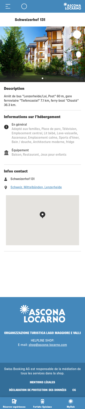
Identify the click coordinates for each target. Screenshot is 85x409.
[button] (42, 78)
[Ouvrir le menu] (8, 6)
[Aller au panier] (16, 6)
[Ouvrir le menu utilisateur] (24, 6)
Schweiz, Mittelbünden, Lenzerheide (36, 187)
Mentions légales (42, 382)
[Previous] (7, 20)
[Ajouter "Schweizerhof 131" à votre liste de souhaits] (77, 34)
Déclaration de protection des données (37, 390)
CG (74, 390)
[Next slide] (81, 54)
